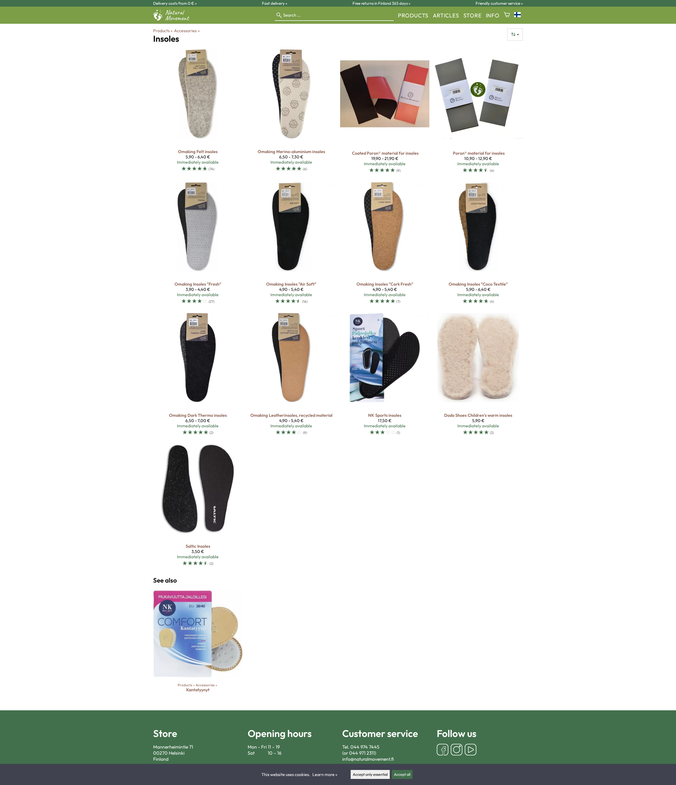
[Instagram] (456, 750)
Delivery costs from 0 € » (175, 3)
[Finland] (518, 15)
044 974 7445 (364, 747)
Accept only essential (370, 774)
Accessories (186, 30)
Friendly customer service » (499, 3)
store (472, 15)
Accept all (402, 774)
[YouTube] (470, 750)
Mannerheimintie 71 (173, 747)
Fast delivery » (274, 3)
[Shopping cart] (507, 15)
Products (413, 15)
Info (493, 15)
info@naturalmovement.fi (368, 759)
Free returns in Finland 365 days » (381, 3)
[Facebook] (442, 750)
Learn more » (324, 774)
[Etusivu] (173, 19)
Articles (446, 15)
